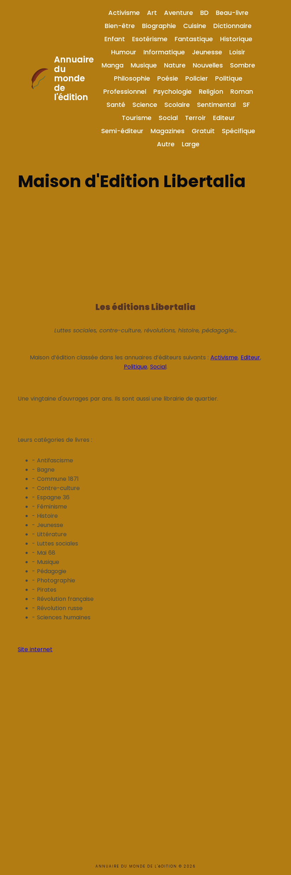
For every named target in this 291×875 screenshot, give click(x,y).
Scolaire (177, 104)
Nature (175, 65)
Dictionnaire (232, 25)
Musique (144, 65)
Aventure (178, 12)
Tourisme (137, 117)
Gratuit (203, 130)
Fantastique (194, 38)
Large (190, 144)
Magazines (167, 130)
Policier (196, 78)
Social (168, 117)
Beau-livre (232, 12)
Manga (112, 65)
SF (246, 104)
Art (152, 12)
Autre (166, 144)
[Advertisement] (145, 244)
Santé (115, 104)
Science (144, 104)
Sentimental (216, 104)
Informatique (164, 52)
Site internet (35, 649)
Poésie (167, 78)
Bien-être (120, 25)
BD (204, 12)
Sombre (242, 65)
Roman (241, 91)
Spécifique (238, 130)
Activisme (124, 12)
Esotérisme (150, 38)
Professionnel (124, 91)
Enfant (114, 38)
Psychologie (172, 91)
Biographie (159, 25)
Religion (211, 91)
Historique (236, 38)
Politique (228, 78)
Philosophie (132, 78)
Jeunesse (207, 52)
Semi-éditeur (122, 130)
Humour (123, 52)
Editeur (224, 117)
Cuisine (194, 25)
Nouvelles (208, 65)
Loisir (237, 52)
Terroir (195, 117)
